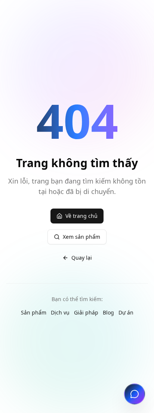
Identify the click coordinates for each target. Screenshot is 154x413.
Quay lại (81, 257)
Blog (108, 312)
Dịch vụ (60, 312)
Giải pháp (86, 312)
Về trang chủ (81, 215)
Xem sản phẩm (81, 236)
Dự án (125, 312)
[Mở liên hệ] (134, 394)
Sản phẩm (33, 312)
